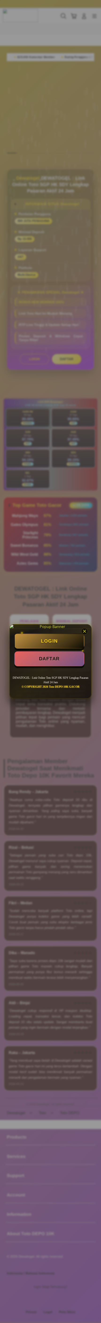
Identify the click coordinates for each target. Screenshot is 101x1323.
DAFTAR (49, 658)
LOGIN (49, 641)
